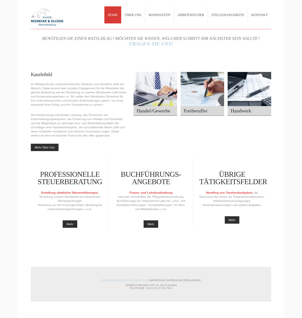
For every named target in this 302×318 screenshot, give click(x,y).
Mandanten (159, 15)
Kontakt (259, 15)
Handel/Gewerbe (153, 110)
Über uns (133, 15)
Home (113, 15)
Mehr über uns (45, 147)
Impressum (157, 280)
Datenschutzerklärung (184, 280)
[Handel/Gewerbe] (155, 94)
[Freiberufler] (202, 94)
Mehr (70, 224)
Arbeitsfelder (191, 15)
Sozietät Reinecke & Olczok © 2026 (124, 280)
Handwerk (241, 110)
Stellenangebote (227, 15)
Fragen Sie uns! (151, 43)
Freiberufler (195, 110)
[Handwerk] (249, 94)
